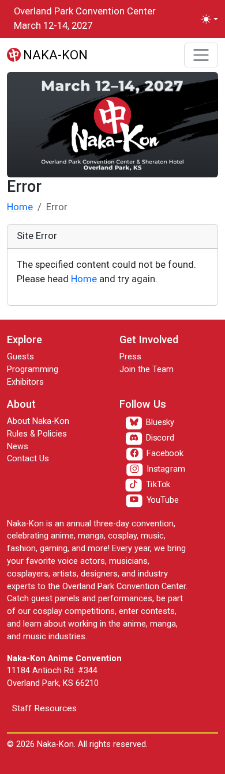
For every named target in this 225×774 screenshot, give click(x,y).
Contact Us (28, 459)
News (17, 446)
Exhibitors (25, 382)
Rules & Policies (37, 434)
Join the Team (146, 369)
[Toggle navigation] (201, 55)
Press (130, 357)
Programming (32, 369)
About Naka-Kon (38, 421)
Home (20, 207)
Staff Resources (44, 708)
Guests (20, 357)
